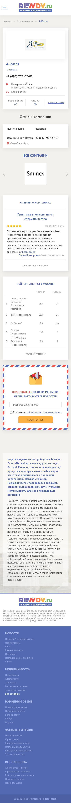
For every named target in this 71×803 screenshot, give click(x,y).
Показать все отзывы (35, 265)
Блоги (8, 646)
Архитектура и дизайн (16, 767)
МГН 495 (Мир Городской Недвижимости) (19, 341)
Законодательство (14, 754)
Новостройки (12, 674)
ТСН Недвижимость (21, 314)
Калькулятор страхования (18, 750)
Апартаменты (12, 678)
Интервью (10, 654)
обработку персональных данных (44, 412)
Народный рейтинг (15, 710)
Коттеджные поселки (16, 686)
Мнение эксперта (14, 650)
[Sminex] (35, 174)
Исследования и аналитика (19, 657)
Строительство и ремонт (18, 771)
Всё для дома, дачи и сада (19, 775)
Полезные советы (14, 779)
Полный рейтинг (35, 354)
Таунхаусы (10, 682)
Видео (8, 661)
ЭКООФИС (16, 323)
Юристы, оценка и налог (17, 743)
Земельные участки (15, 690)
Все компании (12, 693)
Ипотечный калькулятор (17, 746)
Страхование (12, 739)
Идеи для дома (13, 782)
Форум (9, 718)
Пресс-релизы (12, 642)
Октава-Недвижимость (52, 255)
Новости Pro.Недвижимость (19, 638)
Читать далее (28, 251)
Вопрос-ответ (12, 714)
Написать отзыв (56, 102)
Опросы (9, 722)
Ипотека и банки (13, 735)
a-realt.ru (12, 69)
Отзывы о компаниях (16, 707)
